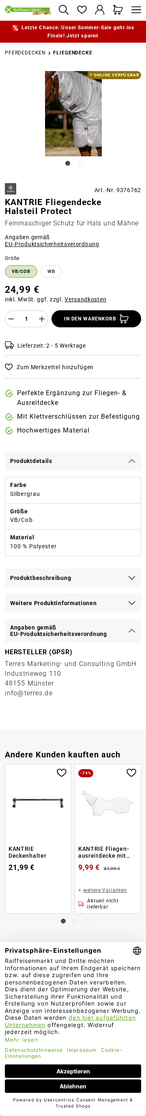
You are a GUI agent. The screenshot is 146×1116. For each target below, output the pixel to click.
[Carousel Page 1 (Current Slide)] (63, 921)
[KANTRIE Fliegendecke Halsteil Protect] (73, 113)
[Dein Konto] (100, 10)
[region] (73, 124)
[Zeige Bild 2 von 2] (81, 163)
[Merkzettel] (82, 10)
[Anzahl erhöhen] (42, 318)
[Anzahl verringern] (11, 318)
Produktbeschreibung (40, 578)
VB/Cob (21, 271)
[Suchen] (63, 10)
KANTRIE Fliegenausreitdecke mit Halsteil (103, 853)
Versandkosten (85, 299)
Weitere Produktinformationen (53, 603)
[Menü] (134, 10)
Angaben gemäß (52, 241)
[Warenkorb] (118, 10)
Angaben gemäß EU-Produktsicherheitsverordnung (58, 630)
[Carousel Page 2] (74, 921)
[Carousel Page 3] (86, 921)
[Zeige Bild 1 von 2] (67, 163)
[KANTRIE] (10, 189)
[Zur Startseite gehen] (28, 10)
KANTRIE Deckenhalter (27, 852)
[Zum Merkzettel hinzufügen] (62, 772)
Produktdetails (31, 461)
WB (51, 271)
